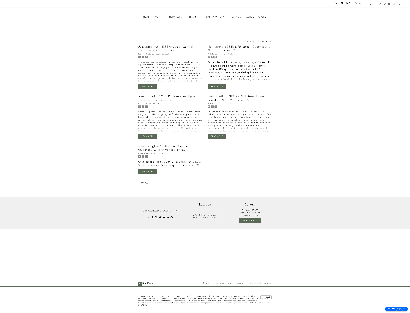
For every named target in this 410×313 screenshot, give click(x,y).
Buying (235, 17)
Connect (358, 3)
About (261, 17)
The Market (174, 17)
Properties (157, 17)
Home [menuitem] (146, 17)
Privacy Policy (239, 283)
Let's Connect (250, 221)
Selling (248, 17)
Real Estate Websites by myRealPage (259, 283)
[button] (370, 4)
